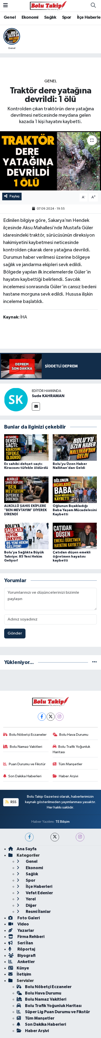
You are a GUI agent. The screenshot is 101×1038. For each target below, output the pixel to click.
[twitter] (54, 837)
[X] (51, 717)
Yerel (30, 899)
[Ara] (93, 5)
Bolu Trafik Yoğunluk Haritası (71, 749)
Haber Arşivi (68, 776)
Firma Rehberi (30, 937)
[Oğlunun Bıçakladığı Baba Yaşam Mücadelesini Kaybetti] (75, 490)
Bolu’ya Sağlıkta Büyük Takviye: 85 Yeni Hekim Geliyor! (24, 556)
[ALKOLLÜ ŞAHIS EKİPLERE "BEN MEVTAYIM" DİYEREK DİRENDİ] (26, 490)
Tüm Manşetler (70, 764)
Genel (10, 17)
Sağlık (50, 17)
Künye (23, 968)
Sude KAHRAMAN (48, 396)
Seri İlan (25, 943)
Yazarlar (25, 930)
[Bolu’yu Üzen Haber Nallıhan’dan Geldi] (75, 447)
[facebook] (29, 837)
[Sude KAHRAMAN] (16, 399)
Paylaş (15, 196)
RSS (13, 802)
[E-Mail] (36, 407)
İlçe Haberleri (38, 886)
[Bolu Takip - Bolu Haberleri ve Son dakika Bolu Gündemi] (48, 5)
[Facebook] (42, 717)
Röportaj (26, 949)
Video (23, 924)
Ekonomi (30, 17)
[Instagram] (59, 717)
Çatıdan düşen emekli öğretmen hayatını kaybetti (71, 556)
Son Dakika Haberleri (24, 776)
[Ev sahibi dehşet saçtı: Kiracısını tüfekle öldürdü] (26, 447)
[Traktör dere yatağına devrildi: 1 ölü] (50, 160)
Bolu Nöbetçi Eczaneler (28, 734)
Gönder (15, 633)
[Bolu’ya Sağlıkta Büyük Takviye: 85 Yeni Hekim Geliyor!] (26, 536)
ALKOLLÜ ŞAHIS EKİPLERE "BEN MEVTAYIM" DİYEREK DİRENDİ (25, 510)
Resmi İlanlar (38, 911)
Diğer (31, 905)
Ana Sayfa (27, 849)
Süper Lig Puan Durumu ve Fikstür (57, 1012)
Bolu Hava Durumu (73, 734)
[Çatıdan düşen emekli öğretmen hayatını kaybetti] (75, 536)
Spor (66, 17)
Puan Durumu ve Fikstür (27, 764)
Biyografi (26, 955)
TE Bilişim (62, 821)
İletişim (24, 974)
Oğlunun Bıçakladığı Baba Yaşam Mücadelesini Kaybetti (75, 510)
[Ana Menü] (5, 5)
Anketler (26, 962)
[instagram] (80, 837)
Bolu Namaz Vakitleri (26, 747)
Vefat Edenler (39, 893)
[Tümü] (94, 662)
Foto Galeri (28, 918)
